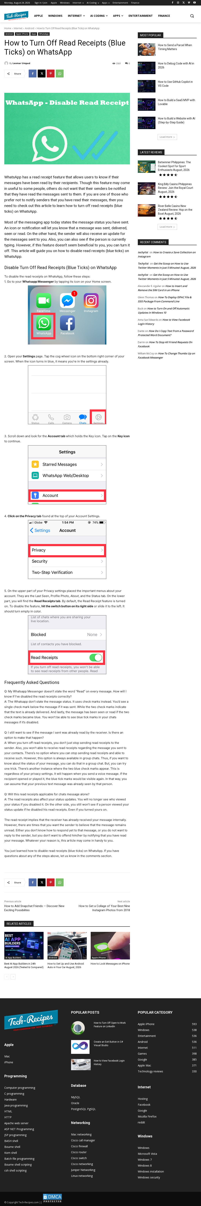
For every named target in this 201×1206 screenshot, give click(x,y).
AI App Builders (13, 957)
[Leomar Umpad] (6, 63)
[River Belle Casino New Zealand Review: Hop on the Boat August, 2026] (146, 210)
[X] (183, 3)
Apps (34, 34)
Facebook (144, 1104)
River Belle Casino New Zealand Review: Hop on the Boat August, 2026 (175, 209)
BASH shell (11, 1141)
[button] (192, 15)
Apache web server (16, 1123)
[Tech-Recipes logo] (16, 15)
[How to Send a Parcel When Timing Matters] (146, 49)
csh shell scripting (15, 1170)
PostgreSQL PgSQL (83, 1109)
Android (29, 28)
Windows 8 (145, 1165)
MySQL (75, 1097)
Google (142, 1110)
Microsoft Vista (147, 1154)
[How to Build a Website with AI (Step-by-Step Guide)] (146, 123)
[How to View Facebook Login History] (81, 1064)
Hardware (10, 1099)
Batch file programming (19, 1158)
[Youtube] (194, 3)
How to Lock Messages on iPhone (110, 963)
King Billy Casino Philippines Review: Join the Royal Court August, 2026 (175, 188)
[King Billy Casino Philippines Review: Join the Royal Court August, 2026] (146, 188)
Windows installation (151, 1171)
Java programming (16, 1105)
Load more (166, 137)
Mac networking (81, 1134)
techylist (143, 252)
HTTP (8, 1117)
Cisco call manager (83, 1140)
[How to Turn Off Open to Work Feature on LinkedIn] (78, 1028)
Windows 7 (145, 1159)
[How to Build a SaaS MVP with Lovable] (146, 104)
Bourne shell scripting (18, 1164)
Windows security (149, 1177)
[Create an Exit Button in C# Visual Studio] (80, 1047)
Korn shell (10, 1153)
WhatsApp (43, 34)
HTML (8, 1111)
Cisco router (79, 1152)
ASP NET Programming (19, 1129)
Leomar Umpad (21, 63)
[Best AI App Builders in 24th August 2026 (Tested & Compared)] (24, 945)
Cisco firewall (79, 1146)
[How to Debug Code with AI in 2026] (146, 68)
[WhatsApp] (60, 73)
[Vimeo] (189, 3)
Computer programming (19, 1088)
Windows (143, 1148)
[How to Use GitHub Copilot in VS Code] (146, 86)
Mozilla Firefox (147, 1116)
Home (7, 28)
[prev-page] (6, 976)
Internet (18, 28)
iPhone (8, 1062)
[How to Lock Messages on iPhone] (110, 945)
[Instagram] (178, 3)
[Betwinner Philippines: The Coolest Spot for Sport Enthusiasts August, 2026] (146, 166)
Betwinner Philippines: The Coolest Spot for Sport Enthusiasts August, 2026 (174, 166)
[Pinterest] (51, 73)
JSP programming (15, 1135)
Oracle (75, 1103)
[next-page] (13, 976)
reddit (141, 1122)
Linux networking (82, 1176)
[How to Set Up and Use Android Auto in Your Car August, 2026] (67, 945)
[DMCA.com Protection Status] (52, 1202)
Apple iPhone (22, 34)
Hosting (143, 1099)
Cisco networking (82, 1164)
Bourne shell (12, 1147)
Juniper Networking (83, 1170)
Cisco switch (79, 1158)
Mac (7, 1056)
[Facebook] (172, 3)
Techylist (143, 263)
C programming (14, 1093)
